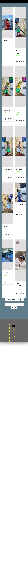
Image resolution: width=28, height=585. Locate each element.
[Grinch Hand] (7, 146)
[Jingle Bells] (20, 146)
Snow (5, 226)
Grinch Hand (8, 169)
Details (10, 48)
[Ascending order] (22, 299)
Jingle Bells (20, 169)
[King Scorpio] (7, 255)
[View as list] (15, 307)
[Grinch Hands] (20, 27)
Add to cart (18, 62)
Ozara (5, 40)
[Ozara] (7, 22)
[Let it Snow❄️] (20, 192)
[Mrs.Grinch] (7, 86)
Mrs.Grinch (7, 110)
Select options (6, 49)
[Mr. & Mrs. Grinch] (20, 86)
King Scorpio (8, 273)
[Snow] (7, 203)
